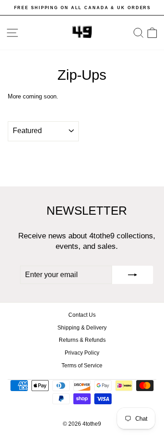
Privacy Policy (82, 353)
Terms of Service (82, 365)
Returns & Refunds (82, 340)
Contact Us (82, 315)
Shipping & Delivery (82, 328)
